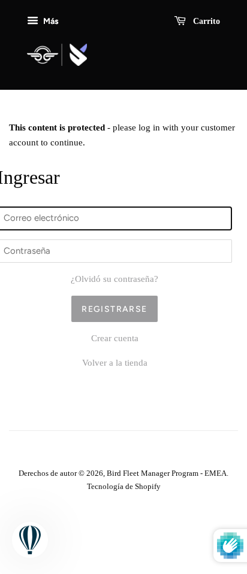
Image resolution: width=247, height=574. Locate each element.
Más (50, 21)
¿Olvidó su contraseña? (114, 279)
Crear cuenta (114, 338)
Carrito (205, 21)
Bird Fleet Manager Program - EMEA (167, 473)
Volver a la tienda (114, 363)
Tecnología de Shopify (124, 486)
